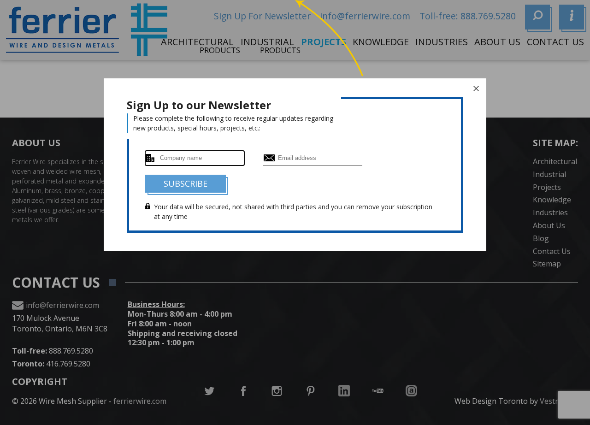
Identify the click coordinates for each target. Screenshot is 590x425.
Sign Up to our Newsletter (199, 104)
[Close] (476, 88)
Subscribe (185, 183)
